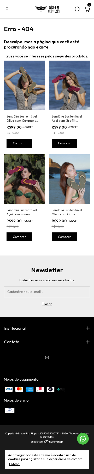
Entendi (14, 464)
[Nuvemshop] (47, 442)
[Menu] (8, 10)
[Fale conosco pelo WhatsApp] (83, 439)
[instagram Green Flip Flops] (47, 357)
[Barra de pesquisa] (77, 10)
